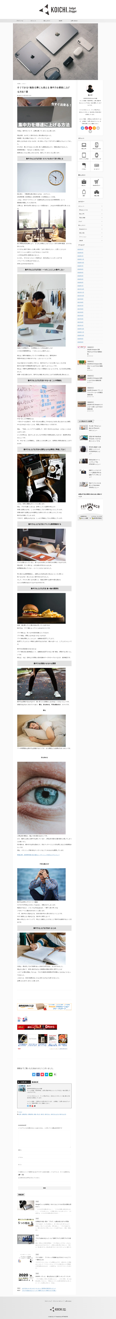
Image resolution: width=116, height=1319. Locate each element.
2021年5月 (80, 312)
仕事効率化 (24, 1114)
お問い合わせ (74, 20)
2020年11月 (81, 332)
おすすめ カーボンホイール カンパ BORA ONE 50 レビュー (39, 1288)
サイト (20, 1164)
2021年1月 (80, 325)
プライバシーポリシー (58, 1301)
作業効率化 (30, 1114)
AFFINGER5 (65, 1316)
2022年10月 (81, 262)
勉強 (35, 1114)
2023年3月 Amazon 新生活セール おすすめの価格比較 (95, 366)
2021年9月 (80, 299)
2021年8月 (80, 302)
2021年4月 (80, 315)
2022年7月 (80, 266)
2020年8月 (80, 342)
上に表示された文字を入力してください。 (29, 1177)
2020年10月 (81, 335)
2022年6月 (80, 269)
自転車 (60, 20)
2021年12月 (81, 289)
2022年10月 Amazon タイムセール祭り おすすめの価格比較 (95, 407)
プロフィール (19, 20)
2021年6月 (80, 309)
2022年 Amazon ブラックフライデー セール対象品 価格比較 (95, 392)
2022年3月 (80, 279)
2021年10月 (81, 295)
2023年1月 (80, 256)
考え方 (38, 1114)
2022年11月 (81, 259)
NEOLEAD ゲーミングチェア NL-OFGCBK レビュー (95, 462)
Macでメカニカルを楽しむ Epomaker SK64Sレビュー (95, 485)
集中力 (42, 1114)
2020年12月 (81, 329)
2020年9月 (80, 339)
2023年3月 (80, 252)
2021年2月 (80, 322)
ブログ (20, 1112)
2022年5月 (80, 272)
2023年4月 (80, 249)
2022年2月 (80, 282)
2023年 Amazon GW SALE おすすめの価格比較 (94, 352)
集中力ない (47, 1114)
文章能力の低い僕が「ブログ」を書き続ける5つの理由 (52, 1221)
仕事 (20, 1114)
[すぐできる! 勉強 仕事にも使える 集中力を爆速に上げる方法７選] (46, 1074)
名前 (19, 1150)
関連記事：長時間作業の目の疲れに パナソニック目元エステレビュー (38, 855)
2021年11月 (81, 292)
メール (20, 1157)
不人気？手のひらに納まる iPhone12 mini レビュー (95, 428)
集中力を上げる (55, 1114)
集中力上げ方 (63, 1114)
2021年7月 (80, 305)
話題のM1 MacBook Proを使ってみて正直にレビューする (95, 438)
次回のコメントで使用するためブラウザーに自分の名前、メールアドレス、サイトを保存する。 (45, 1172)
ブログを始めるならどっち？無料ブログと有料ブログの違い (39, 1290)
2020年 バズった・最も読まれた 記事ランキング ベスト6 (52, 1276)
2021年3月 (80, 319)
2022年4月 (80, 276)
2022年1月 (80, 286)
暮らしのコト (47, 20)
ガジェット (33, 20)
